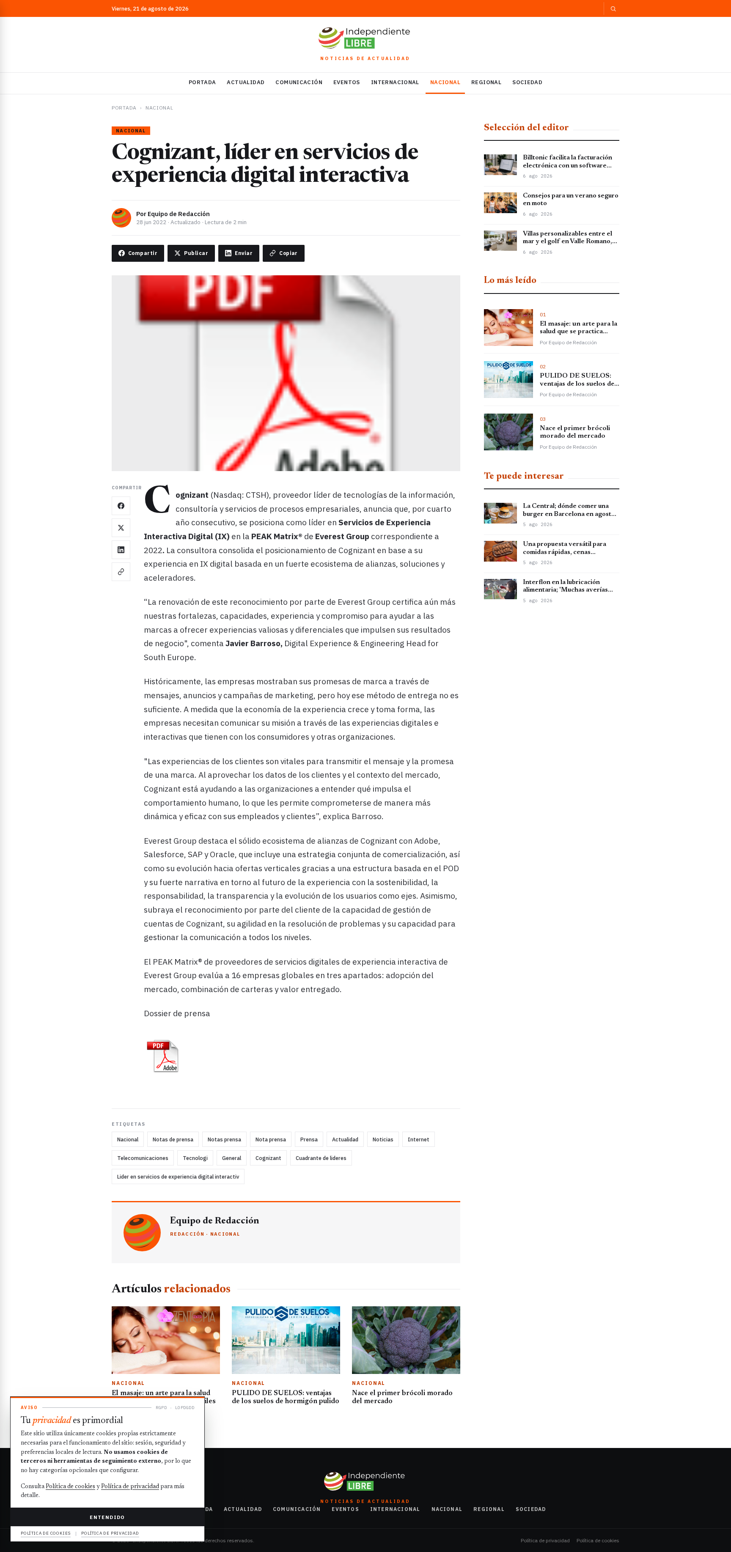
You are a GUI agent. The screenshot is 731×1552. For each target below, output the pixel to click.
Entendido (107, 1517)
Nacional (445, 82)
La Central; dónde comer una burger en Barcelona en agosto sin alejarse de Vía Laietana (569, 514)
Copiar (288, 253)
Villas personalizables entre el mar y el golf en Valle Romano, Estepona (567, 242)
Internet (418, 1139)
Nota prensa (271, 1139)
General (231, 1157)
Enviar (244, 253)
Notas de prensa (173, 1139)
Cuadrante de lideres (321, 1157)
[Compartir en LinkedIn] (121, 549)
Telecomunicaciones (142, 1157)
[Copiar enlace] (121, 571)
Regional (486, 82)
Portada (202, 82)
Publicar (196, 253)
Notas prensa (224, 1139)
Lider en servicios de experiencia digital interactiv (178, 1176)
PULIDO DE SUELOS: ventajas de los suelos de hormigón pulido (577, 384)
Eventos (346, 82)
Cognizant (268, 1157)
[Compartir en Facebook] (121, 505)
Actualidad (245, 82)
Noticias (383, 1139)
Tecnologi (195, 1157)
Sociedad (527, 82)
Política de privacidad (545, 1540)
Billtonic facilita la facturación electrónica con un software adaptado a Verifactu (567, 166)
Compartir (142, 253)
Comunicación (298, 82)
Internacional (395, 82)
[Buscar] (611, 8)
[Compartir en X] (121, 527)
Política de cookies (598, 1540)
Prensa (309, 1139)
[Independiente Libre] (365, 38)
